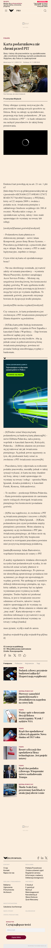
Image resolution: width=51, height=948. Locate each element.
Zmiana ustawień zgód (34, 870)
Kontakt (6, 870)
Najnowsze (29, 663)
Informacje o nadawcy (34, 875)
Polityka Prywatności (34, 868)
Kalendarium (30, 911)
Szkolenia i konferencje (12, 907)
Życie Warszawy (32, 900)
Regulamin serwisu (33, 873)
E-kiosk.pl (29, 885)
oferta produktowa (10, 915)
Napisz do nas (8, 873)
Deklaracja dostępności (34, 878)
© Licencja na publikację (13, 647)
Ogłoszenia (7, 887)
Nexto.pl (29, 890)
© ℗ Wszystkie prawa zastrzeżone (17, 649)
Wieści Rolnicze (32, 897)
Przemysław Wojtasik (12, 99)
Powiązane (7, 663)
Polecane (18, 663)
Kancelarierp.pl (31, 895)
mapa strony (8, 911)
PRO (18, 10)
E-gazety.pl (30, 887)
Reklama (6, 885)
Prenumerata (8, 890)
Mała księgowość (32, 892)
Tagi (38, 663)
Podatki (6, 38)
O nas (5, 868)
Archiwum (7, 892)
